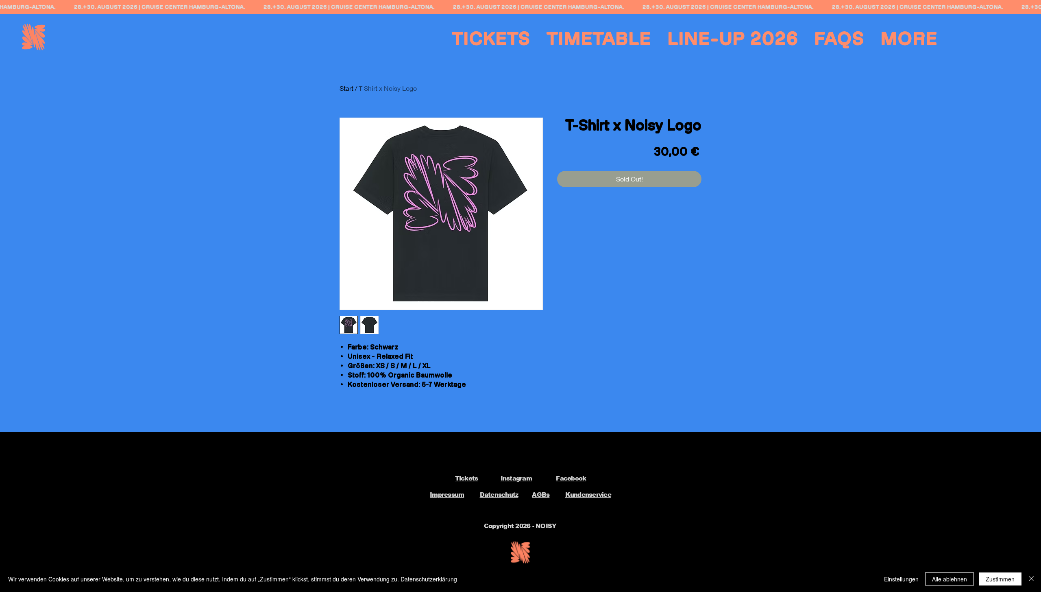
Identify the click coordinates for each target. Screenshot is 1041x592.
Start (346, 88)
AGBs (540, 494)
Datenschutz (499, 494)
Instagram (516, 478)
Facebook (571, 478)
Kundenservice (588, 494)
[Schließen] (1031, 578)
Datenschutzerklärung (429, 579)
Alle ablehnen (949, 579)
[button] (909, 38)
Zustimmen (1000, 579)
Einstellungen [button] (901, 579)
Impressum (447, 494)
